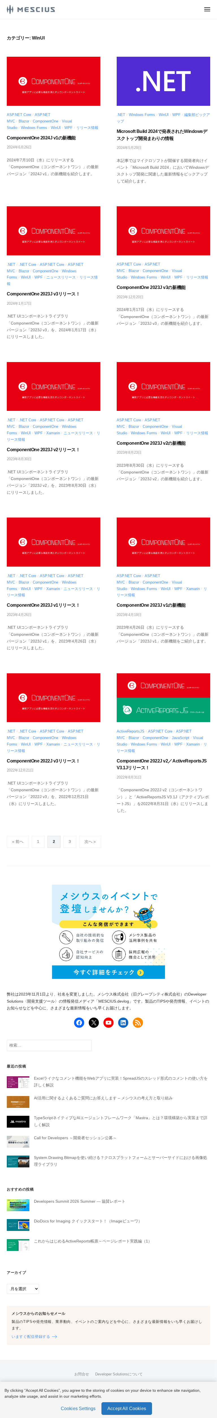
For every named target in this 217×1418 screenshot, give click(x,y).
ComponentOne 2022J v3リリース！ (43, 760)
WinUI (56, 128)
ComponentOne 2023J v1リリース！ (43, 605)
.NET (121, 115)
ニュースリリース (61, 277)
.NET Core (27, 264)
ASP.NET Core (19, 115)
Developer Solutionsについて (119, 1374)
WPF (68, 128)
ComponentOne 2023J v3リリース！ (43, 293)
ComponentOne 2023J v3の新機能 (151, 287)
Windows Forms (34, 128)
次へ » (90, 842)
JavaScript (180, 738)
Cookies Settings (78, 1408)
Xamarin (53, 433)
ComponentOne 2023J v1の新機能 (151, 605)
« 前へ (17, 842)
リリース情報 (87, 128)
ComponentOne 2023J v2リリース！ (43, 449)
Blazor (24, 121)
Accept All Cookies (126, 1408)
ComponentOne (45, 121)
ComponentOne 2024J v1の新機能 (41, 137)
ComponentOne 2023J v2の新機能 (151, 443)
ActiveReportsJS (130, 731)
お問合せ (81, 1374)
